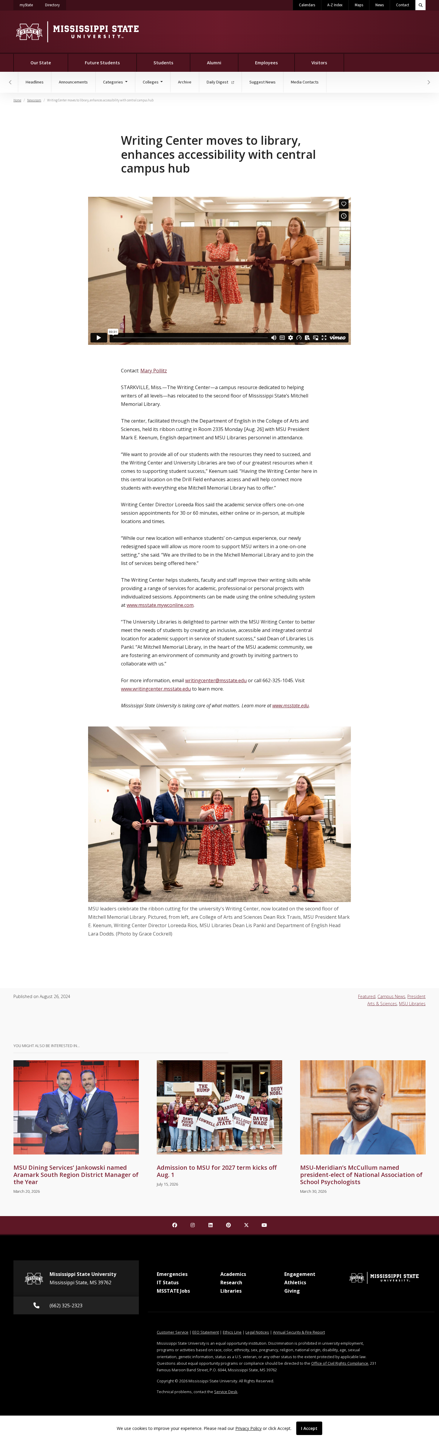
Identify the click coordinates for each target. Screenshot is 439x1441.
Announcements (73, 82)
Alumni (214, 63)
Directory (55, 5)
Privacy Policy (248, 1428)
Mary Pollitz (153, 370)
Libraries (231, 1291)
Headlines (35, 82)
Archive (184, 82)
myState (29, 5)
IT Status (168, 1282)
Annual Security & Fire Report (299, 1332)
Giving (292, 1291)
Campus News (391, 996)
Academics (233, 1274)
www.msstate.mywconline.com (160, 605)
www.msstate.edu (290, 705)
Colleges (151, 82)
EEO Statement (205, 1332)
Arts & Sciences (382, 1003)
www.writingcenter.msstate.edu (156, 689)
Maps (359, 5)
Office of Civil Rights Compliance (339, 1363)
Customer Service (172, 1332)
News (379, 5)
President (416, 996)
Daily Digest (218, 82)
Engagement (299, 1274)
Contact (402, 5)
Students (163, 63)
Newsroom (34, 100)
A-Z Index (335, 5)
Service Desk (225, 1391)
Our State (40, 63)
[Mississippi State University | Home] (76, 31)
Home (17, 100)
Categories (113, 82)
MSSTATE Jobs (173, 1291)
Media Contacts (305, 82)
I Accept (309, 1428)
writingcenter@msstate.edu (216, 680)
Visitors (319, 63)
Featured (366, 996)
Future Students (102, 63)
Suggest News (262, 82)
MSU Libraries (412, 1003)
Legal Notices (257, 1332)
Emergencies (172, 1274)
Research (231, 1282)
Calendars (307, 5)
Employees (266, 63)
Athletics (295, 1282)
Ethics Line (232, 1332)
